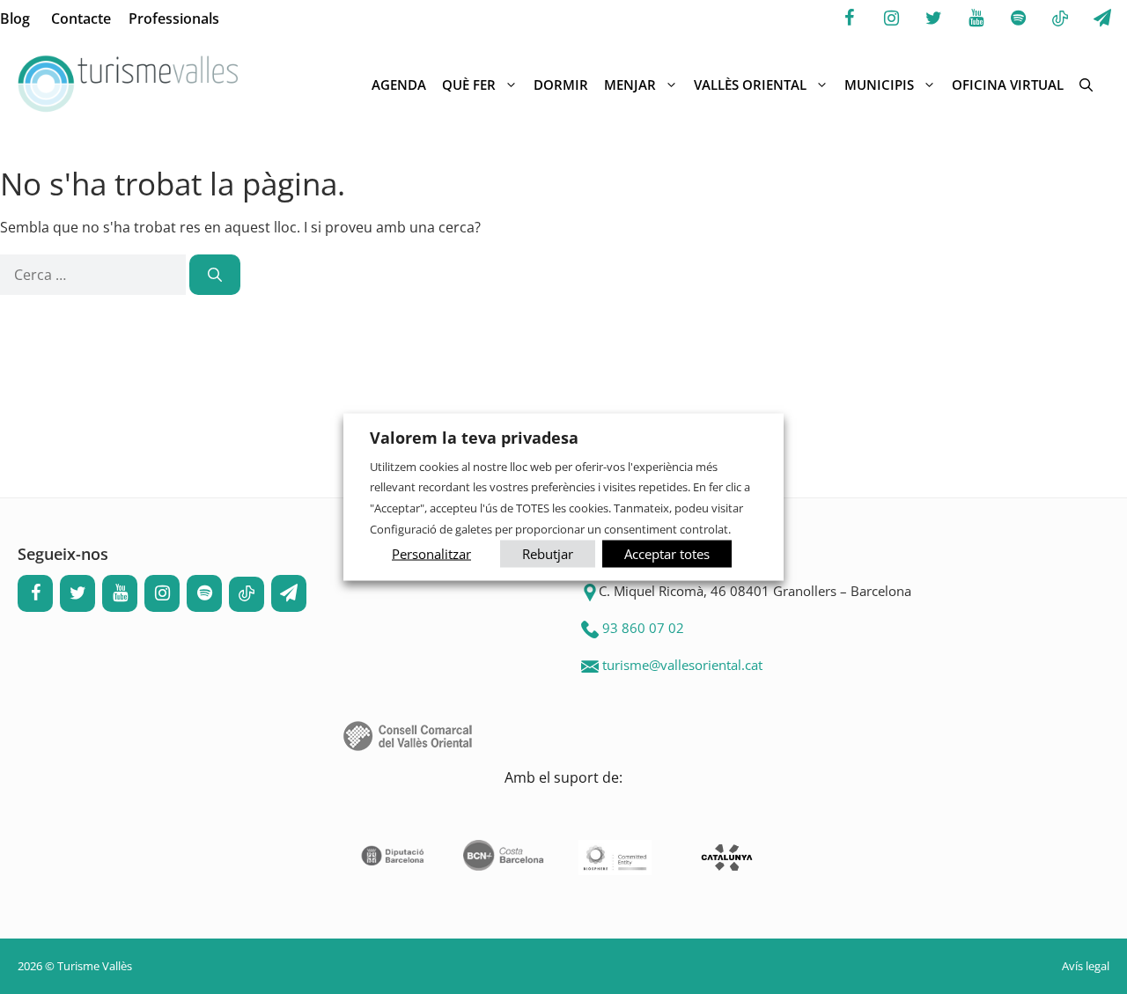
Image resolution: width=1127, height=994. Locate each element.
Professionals (174, 18)
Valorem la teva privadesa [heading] (474, 436)
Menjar (630, 84)
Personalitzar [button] (431, 554)
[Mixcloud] (1060, 19)
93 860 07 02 (643, 628)
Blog (15, 18)
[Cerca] (214, 274)
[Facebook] (848, 18)
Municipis (879, 84)
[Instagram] (891, 18)
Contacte (81, 18)
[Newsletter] (1102, 18)
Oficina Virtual (1008, 84)
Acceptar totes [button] (667, 554)
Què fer (469, 84)
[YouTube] (975, 18)
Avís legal (1085, 966)
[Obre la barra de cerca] (1086, 84)
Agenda (399, 84)
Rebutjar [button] (547, 554)
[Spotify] (1017, 18)
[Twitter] (933, 18)
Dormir (561, 84)
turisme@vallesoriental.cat (682, 665)
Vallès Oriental (750, 84)
